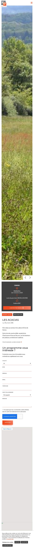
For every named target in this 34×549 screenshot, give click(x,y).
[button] (25, 277)
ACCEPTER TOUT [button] (7, 545)
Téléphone (5, 385)
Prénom (4, 373)
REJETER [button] (17, 542)
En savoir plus (10, 539)
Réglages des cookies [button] (7, 542)
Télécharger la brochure (11, 342)
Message (4, 398)
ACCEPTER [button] (24, 542)
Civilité (4, 360)
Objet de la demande (7, 392)
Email (3, 379)
